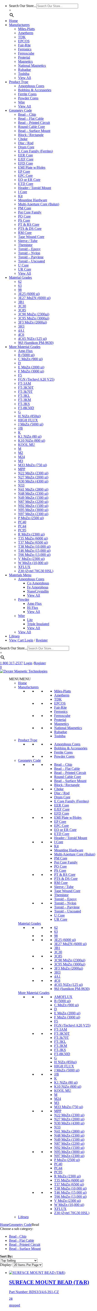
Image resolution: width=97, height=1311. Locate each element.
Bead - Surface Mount (25, 1249)
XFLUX (24, 567)
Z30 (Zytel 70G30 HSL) (35, 571)
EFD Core (25, 163)
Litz (30, 620)
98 (20, 290)
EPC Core (25, 176)
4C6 (21, 334)
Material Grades (20, 277)
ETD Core (25, 184)
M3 (20, 461)
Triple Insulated (38, 624)
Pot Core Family (30, 212)
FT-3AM (24, 383)
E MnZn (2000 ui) (31, 367)
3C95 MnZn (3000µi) (33, 318)
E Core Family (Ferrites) (35, 151)
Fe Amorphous (37, 587)
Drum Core (26, 147)
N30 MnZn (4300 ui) (33, 481)
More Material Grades (24, 347)
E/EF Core (25, 159)
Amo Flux (25, 351)
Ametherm (25, 33)
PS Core (24, 220)
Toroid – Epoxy (29, 249)
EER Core (25, 155)
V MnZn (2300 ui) (31, 559)
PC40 (22, 522)
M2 (20, 453)
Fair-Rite (24, 45)
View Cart (17, 640)
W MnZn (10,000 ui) (33, 563)
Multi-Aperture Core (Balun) (38, 204)
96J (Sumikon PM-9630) (35, 343)
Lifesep (14, 636)
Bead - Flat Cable (21, 1240)
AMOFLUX (63, 997)
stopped (49, 1293)
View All (24, 78)
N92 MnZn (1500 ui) (33, 506)
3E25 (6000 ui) (29, 294)
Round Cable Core (31, 127)
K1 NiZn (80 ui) (30, 436)
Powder (23, 599)
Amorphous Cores (31, 86)
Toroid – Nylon (29, 253)
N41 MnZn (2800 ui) (33, 489)
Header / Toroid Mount (34, 188)
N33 (21, 485)
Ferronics (24, 49)
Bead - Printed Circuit (24, 1244)
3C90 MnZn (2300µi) (33, 314)
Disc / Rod (25, 143)
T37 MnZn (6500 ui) (33, 542)
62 (20, 281)
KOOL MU (26, 445)
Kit (20, 196)
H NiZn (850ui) (29, 416)
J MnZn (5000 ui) (30, 424)
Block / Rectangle (31, 135)
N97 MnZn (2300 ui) (33, 514)
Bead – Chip (27, 114)
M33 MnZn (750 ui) (32, 465)
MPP (21, 469)
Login (29, 640)
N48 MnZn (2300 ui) (33, 493)
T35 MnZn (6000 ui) (33, 538)
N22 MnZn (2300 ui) (33, 473)
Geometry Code (20, 110)
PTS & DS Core (30, 229)
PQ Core (24, 216)
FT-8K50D (26, 408)
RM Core (25, 233)
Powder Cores (28, 98)
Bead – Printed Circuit (34, 123)
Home (13, 21)
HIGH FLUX (28, 420)
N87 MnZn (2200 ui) (33, 502)
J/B (20, 428)
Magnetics (25, 61)
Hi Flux (32, 608)
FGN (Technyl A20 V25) (36, 379)
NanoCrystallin (38, 591)
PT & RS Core (28, 224)
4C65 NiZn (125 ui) (32, 339)
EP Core (24, 171)
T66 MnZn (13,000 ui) (34, 555)
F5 (20, 375)
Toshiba (23, 74)
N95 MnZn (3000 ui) (33, 510)
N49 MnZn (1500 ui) (33, 497)
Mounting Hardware (32, 200)
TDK (22, 37)
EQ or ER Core (29, 180)
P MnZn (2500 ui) (31, 518)
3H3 (21, 326)
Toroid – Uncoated (31, 261)
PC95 (22, 530)
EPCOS (24, 41)
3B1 (21, 302)
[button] (20, 679)
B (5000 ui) (26, 355)
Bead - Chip (17, 1236)
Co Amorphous (38, 583)
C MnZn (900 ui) (30, 359)
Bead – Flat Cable (31, 118)
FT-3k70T (25, 392)
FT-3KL (24, 396)
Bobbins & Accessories (34, 90)
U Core (23, 265)
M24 (21, 457)
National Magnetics (32, 65)
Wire (21, 102)
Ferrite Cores (27, 94)
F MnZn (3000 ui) (31, 371)
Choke (23, 139)
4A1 (21, 330)
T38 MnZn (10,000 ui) (34, 546)
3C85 (22, 310)
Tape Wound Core (31, 237)
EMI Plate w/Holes (31, 167)
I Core (22, 192)
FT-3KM (24, 400)
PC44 (22, 526)
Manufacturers (19, 25)
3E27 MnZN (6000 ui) (34, 298)
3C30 (22, 306)
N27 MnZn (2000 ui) (33, 477)
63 (20, 286)
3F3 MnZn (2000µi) (32, 322)
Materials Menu (20, 575)
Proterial (24, 57)
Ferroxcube (26, 53)
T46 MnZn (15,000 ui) (34, 550)
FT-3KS (24, 404)
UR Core (24, 269)
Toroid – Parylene (31, 257)
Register (42, 640)
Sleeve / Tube (27, 241)
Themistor (25, 245)
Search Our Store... (22, 6)
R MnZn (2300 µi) (31, 534)
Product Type (18, 82)
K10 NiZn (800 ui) (31, 440)
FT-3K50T (26, 387)
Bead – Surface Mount (34, 131)
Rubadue (24, 70)
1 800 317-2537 (11, 663)
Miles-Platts (26, 29)
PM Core (24, 208)
